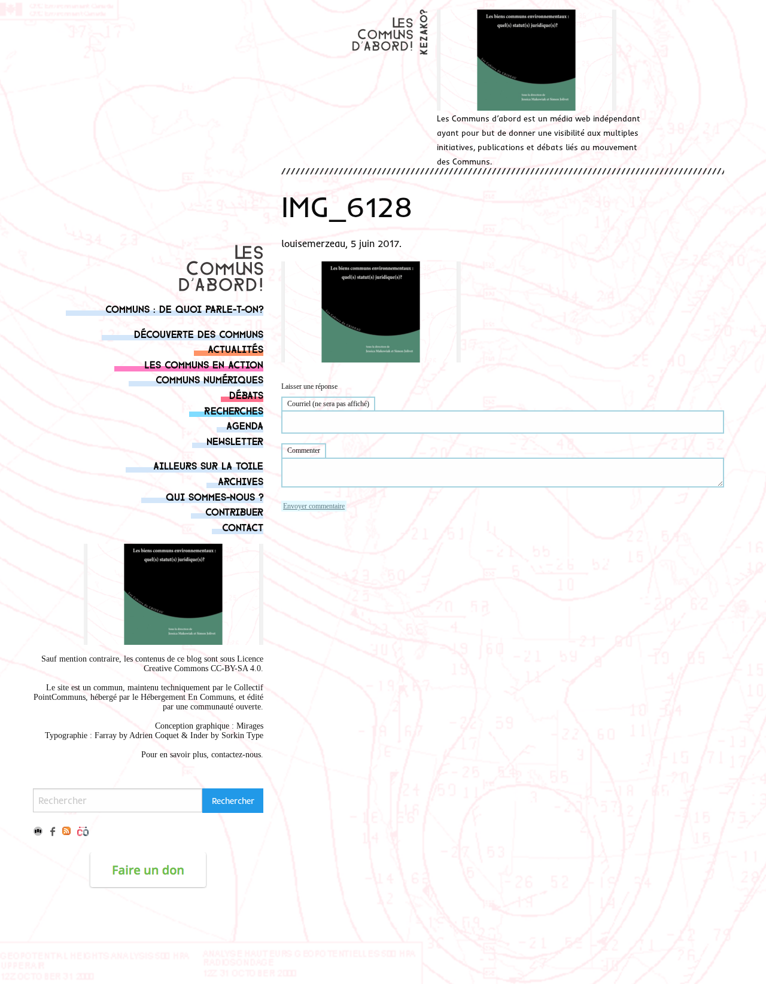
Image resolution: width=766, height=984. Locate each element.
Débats (246, 394)
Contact (242, 527)
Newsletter (234, 440)
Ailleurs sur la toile (208, 465)
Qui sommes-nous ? (214, 496)
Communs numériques (209, 379)
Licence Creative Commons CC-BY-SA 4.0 (203, 663)
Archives (240, 481)
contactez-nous (236, 754)
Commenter (303, 450)
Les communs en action (203, 364)
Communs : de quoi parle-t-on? (184, 308)
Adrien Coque (153, 735)
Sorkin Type (242, 735)
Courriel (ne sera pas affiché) (328, 404)
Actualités (235, 348)
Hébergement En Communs (187, 697)
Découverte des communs (198, 333)
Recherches (233, 410)
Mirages (249, 725)
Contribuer (234, 511)
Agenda (244, 425)
